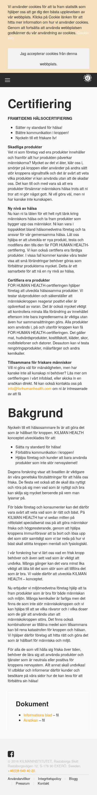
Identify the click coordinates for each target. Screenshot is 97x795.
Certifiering (40, 103)
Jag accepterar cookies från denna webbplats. (48, 58)
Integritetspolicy (49, 778)
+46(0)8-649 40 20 (21, 770)
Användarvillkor (19, 778)
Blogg (73, 778)
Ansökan (31, 720)
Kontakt (43, 783)
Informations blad (38, 714)
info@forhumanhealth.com (29, 388)
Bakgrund (35, 412)
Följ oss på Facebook (11, 754)
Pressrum (23, 783)
